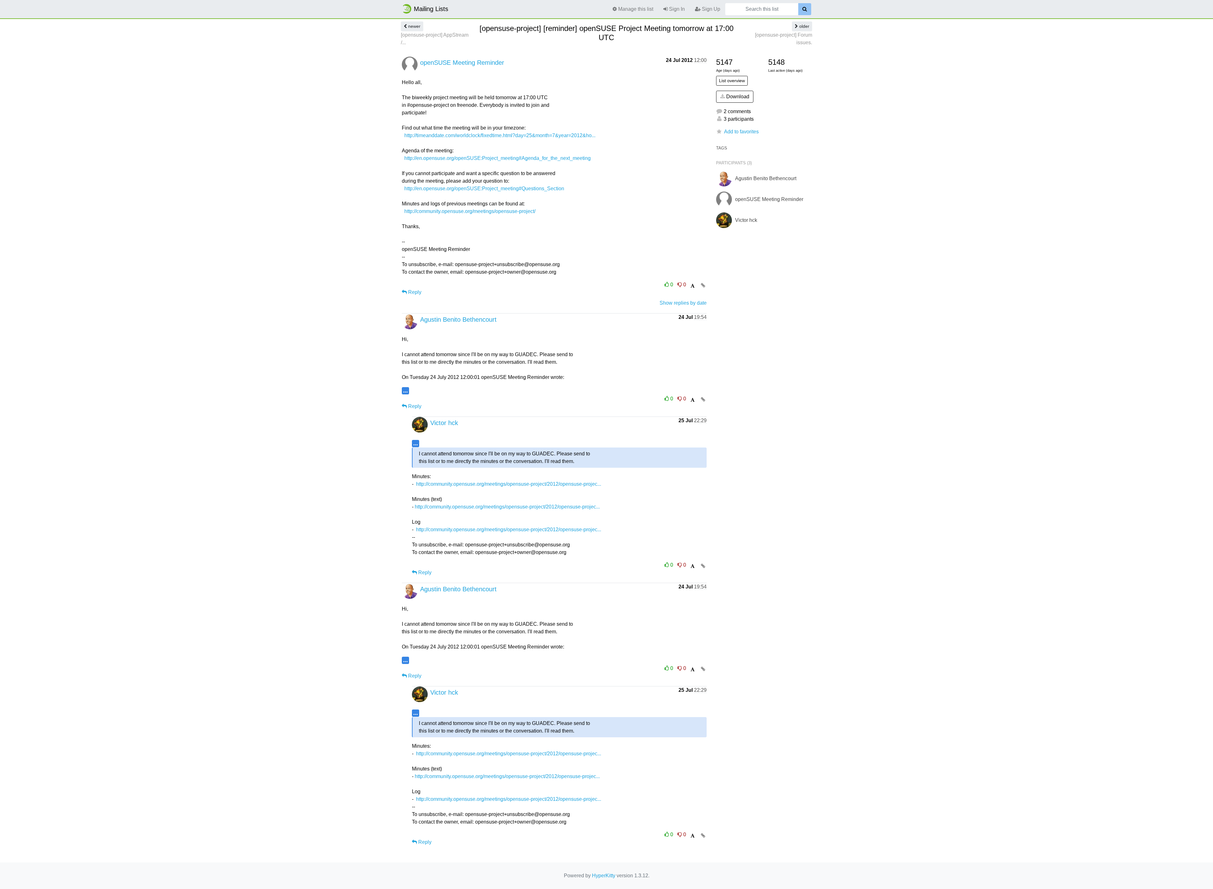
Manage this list (635, 9)
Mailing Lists (431, 8)
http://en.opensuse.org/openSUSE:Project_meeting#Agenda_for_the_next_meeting (497, 158)
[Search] (804, 9)
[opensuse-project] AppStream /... (434, 38)
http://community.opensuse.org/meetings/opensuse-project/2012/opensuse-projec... (508, 484)
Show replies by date (683, 303)
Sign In (676, 9)
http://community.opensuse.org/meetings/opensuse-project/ (469, 211)
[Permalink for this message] (703, 285)
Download (737, 96)
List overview (732, 80)
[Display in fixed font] (692, 286)
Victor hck (444, 422)
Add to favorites (741, 131)
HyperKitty (603, 875)
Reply (414, 292)
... (405, 390)
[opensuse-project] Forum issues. (783, 38)
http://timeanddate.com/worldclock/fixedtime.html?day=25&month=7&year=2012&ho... (499, 135)
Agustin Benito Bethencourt (458, 319)
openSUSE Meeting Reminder (462, 62)
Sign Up (710, 9)
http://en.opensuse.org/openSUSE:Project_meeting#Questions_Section (484, 188)
